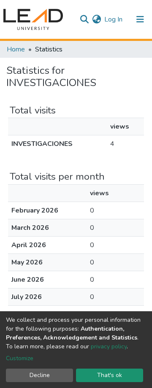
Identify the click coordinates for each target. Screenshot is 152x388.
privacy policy (109, 346)
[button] (96, 19)
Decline (40, 375)
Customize (19, 358)
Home (16, 49)
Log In (113, 19)
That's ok (109, 375)
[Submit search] (84, 19)
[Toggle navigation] (140, 19)
